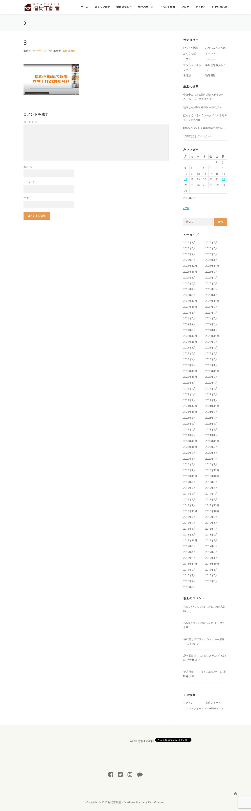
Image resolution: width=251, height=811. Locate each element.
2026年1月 (211, 260)
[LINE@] (140, 774)
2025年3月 (211, 289)
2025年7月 (211, 277)
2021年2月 (189, 435)
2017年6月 (189, 546)
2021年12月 (190, 406)
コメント (31, 121)
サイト (28, 197)
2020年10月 (190, 447)
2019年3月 (189, 499)
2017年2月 (189, 558)
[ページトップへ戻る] (235, 793)
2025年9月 (211, 271)
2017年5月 (211, 546)
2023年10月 (190, 342)
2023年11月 (212, 336)
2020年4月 (211, 458)
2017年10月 (190, 540)
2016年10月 (212, 563)
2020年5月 (189, 458)
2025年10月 (190, 271)
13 (204, 173)
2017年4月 (189, 552)
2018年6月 (211, 522)
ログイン (188, 702)
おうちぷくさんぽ (215, 47)
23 (223, 179)
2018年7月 (189, 522)
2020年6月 (211, 452)
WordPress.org (214, 708)
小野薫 (190, 659)
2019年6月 (211, 488)
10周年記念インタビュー (197, 136)
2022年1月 (211, 400)
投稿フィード (213, 702)
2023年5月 (211, 353)
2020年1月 (189, 470)
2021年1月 (211, 435)
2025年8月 (189, 277)
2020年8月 (189, 452)
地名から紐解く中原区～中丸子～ (202, 107)
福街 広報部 (69, 50)
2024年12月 (190, 301)
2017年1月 (211, 558)
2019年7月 (189, 488)
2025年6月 (189, 283)
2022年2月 (189, 400)
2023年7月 (211, 347)
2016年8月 (211, 569)
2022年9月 (211, 376)
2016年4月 (189, 581)
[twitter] (120, 774)
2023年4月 (189, 359)
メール (29, 182)
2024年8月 (189, 312)
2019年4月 (211, 493)
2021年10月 (190, 411)
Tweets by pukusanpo (141, 740)
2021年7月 (211, 417)
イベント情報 (167, 7)
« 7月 (186, 208)
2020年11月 (212, 441)
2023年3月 (211, 359)
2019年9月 (189, 482)
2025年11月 (212, 265)
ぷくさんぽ (189, 53)
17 (185, 179)
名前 (28, 166)
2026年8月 (189, 242)
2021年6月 (189, 423)
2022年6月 (189, 388)
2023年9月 (211, 342)
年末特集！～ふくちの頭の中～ (201, 671)
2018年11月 (190, 511)
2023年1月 (211, 365)
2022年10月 (190, 376)
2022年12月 (190, 371)
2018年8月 (211, 517)
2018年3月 (189, 534)
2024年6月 (189, 318)
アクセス (201, 7)
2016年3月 (211, 581)
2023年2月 (189, 365)
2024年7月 (211, 312)
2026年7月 (211, 242)
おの (192, 643)
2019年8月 (211, 482)
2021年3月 (211, 429)
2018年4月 (211, 528)
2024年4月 (189, 324)
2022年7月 (211, 382)
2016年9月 (189, 569)
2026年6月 (189, 248)
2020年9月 (211, 447)
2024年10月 (190, 306)
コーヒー (210, 59)
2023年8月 (189, 347)
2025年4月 (189, 289)
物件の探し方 (124, 7)
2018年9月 (189, 517)
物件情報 (210, 75)
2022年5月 (211, 388)
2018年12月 (212, 505)
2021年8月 (189, 417)
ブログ (185, 7)
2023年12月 (190, 336)
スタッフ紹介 (102, 7)
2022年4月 (189, 394)
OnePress (129, 802)
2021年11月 (212, 406)
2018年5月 (189, 528)
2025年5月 (211, 283)
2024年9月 (211, 306)
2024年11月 (212, 301)
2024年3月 (211, 324)
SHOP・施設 (190, 47)
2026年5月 (211, 248)
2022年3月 (211, 394)
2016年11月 (190, 563)
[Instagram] (130, 774)
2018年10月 (212, 511)
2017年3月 (211, 552)
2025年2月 (189, 295)
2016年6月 (211, 575)
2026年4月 (189, 254)
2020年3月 (189, 464)
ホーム (85, 7)
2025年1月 (211, 295)
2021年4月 (189, 429)
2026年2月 (189, 260)
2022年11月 (212, 371)
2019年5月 (189, 493)
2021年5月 (211, 423)
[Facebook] (110, 774)
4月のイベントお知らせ (196, 606)
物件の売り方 (146, 7)
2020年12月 (190, 441)
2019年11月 (190, 476)
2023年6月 (189, 353)
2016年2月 (189, 587)
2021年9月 (211, 411)
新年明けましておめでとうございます (205, 655)
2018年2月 (211, 534)
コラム (187, 59)
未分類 (187, 75)
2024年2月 (189, 330)
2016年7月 (189, 575)
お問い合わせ (219, 7)
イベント (210, 53)
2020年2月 (211, 464)
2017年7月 (211, 540)
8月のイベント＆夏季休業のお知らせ (204, 128)
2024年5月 (211, 318)
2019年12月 (212, 470)
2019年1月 (189, 505)
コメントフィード (193, 708)
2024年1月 (211, 330)
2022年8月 (189, 382)
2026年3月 (211, 254)
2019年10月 (212, 476)
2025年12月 (190, 265)
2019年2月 (211, 499)
